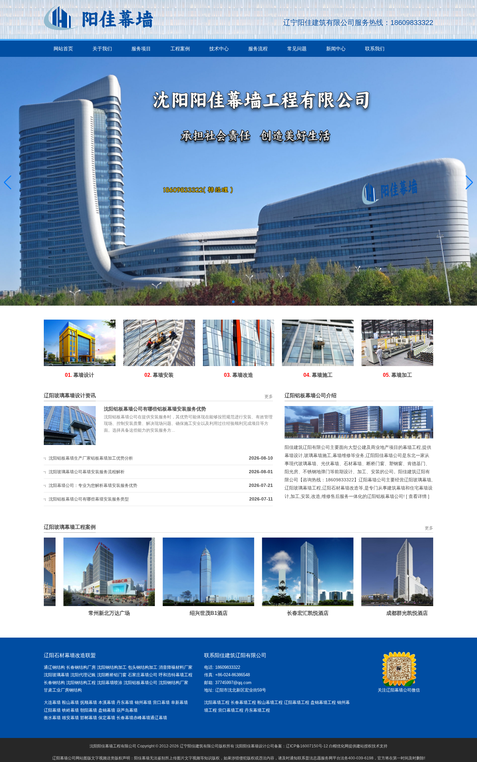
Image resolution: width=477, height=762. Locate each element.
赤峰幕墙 (141, 717)
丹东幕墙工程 (257, 710)
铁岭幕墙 (70, 710)
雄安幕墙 (71, 717)
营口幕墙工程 (230, 710)
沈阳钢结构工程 (81, 682)
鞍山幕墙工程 (270, 702)
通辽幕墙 (158, 717)
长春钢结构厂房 (81, 667)
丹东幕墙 (124, 702)
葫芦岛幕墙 (127, 710)
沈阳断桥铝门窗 (112, 674)
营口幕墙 (162, 702)
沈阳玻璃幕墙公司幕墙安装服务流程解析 (87, 471)
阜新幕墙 (179, 702)
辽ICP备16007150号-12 (307, 746)
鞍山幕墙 (70, 702)
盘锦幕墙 (106, 710)
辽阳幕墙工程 (296, 702)
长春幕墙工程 (243, 702)
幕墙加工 (397, 375)
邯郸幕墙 (89, 717)
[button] (233, 301)
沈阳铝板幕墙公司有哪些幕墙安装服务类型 (89, 499)
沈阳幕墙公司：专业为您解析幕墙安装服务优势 (93, 485)
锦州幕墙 (143, 702)
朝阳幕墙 (88, 710)
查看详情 (418, 496)
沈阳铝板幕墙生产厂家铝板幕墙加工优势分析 (91, 458)
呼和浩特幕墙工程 (175, 674)
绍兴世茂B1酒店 (189, 613)
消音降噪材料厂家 (175, 667)
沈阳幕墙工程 (216, 702)
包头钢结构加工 (142, 667)
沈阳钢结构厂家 (173, 682)
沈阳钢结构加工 (112, 667)
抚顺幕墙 (88, 702)
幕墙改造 (238, 375)
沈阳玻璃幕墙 (56, 674)
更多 (268, 396)
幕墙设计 (79, 375)
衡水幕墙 (53, 717)
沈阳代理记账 (83, 674)
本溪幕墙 (106, 702)
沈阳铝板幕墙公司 (140, 682)
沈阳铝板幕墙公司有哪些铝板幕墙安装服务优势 (155, 409)
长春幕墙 (124, 717)
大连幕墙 (52, 702)
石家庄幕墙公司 (142, 674)
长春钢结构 (54, 682)
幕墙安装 (159, 375)
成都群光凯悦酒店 (387, 613)
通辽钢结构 (54, 667)
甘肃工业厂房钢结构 (63, 690)
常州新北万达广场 (89, 613)
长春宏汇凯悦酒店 (288, 613)
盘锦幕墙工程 (323, 702)
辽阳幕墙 (52, 710)
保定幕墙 (107, 717)
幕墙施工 (318, 375)
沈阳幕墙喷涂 (109, 682)
